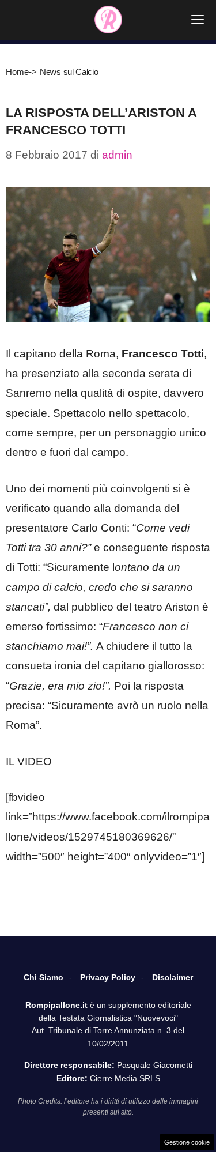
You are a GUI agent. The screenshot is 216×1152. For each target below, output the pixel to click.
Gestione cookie (187, 1142)
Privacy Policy (107, 977)
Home (17, 72)
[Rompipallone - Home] (108, 19)
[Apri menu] (197, 19)
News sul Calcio (69, 72)
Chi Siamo (43, 977)
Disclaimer (172, 977)
